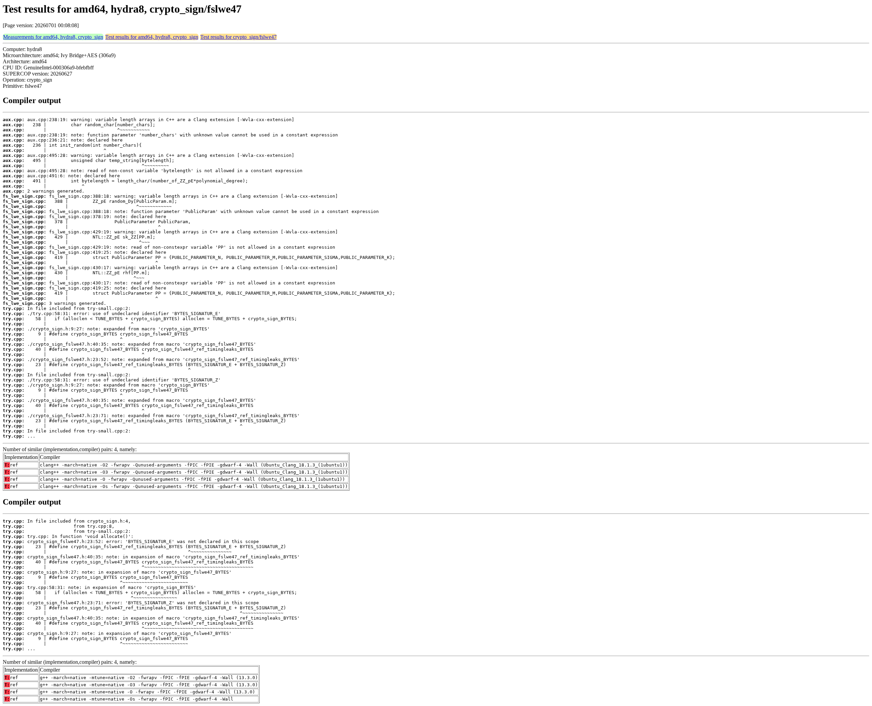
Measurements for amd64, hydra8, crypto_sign (53, 37)
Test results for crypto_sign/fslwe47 (238, 37)
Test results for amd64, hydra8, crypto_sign (151, 37)
